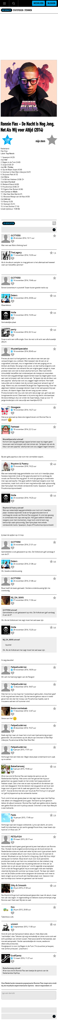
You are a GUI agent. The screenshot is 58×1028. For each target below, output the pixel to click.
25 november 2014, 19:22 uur (24, 466)
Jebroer (7, 199)
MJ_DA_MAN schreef (11, 639)
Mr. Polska (8, 167)
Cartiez (7, 191)
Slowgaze (15, 407)
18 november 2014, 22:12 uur (24, 429)
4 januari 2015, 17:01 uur (23, 749)
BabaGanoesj (17, 766)
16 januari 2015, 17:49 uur (23, 817)
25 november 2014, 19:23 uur (24, 498)
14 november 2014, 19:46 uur (24, 280)
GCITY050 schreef (10, 610)
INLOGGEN (51, 3)
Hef (5, 160)
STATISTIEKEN (18, 10)
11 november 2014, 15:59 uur (24, 255)
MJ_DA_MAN (17, 597)
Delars (14, 295)
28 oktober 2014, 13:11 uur (23, 238)
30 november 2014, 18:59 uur (24, 669)
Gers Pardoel (9, 182)
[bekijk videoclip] (13, 164)
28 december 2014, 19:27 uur (24, 728)
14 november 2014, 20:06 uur (24, 298)
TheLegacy (16, 252)
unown (14, 924)
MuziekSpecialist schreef (13, 439)
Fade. (13, 814)
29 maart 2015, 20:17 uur (23, 839)
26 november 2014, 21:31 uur (24, 544)
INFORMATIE (6, 10)
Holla (13, 312)
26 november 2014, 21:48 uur (24, 581)
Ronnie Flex (9, 124)
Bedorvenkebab (19, 708)
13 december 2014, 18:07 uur (24, 686)
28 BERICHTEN (8, 223)
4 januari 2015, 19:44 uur (23, 769)
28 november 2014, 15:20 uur (24, 629)
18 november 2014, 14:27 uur (24, 410)
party (13, 329)
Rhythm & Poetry (19, 463)
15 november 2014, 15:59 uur (24, 315)
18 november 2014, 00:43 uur (24, 351)
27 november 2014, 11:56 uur (24, 600)
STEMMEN (28, 10)
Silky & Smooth (18, 885)
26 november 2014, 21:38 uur (24, 564)
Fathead (15, 426)
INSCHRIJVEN (38, 3)
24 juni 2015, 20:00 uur (22, 909)
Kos (13, 907)
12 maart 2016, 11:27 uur (23, 958)
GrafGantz (16, 955)
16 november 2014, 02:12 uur (24, 332)
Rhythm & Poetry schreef (13, 507)
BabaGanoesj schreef (11, 968)
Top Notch (10, 153)
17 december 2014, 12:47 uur (24, 711)
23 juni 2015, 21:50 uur (22, 888)
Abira (6, 177)
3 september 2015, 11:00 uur (24, 926)
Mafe (15, 191)
